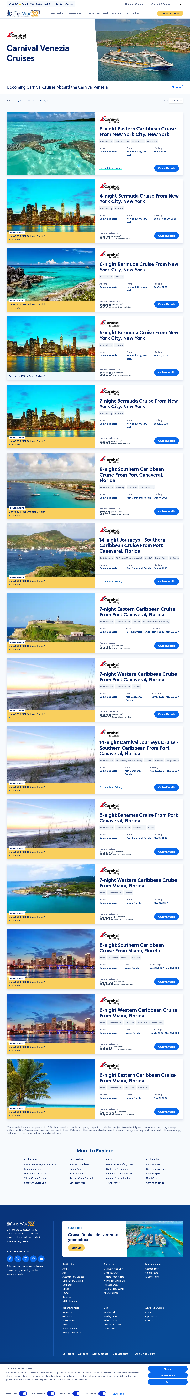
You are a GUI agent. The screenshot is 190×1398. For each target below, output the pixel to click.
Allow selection (168, 1375)
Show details (117, 1393)
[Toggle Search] (180, 4)
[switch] (51, 1393)
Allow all (168, 1368)
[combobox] (176, 100)
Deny (167, 1381)
